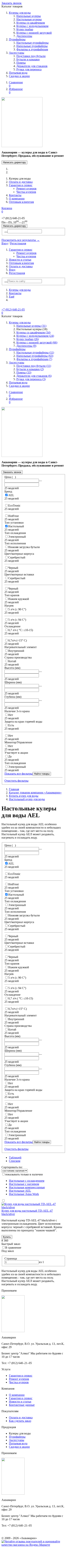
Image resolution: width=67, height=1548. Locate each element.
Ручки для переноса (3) (31, 379)
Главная (14, 789)
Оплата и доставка (21, 181)
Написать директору (14, 162)
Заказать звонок (11, 3)
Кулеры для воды (20, 12)
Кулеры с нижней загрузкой (34, 32)
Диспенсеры (24, 36)
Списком (14, 1160)
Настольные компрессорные (27, 1187)
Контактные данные (22, 1404)
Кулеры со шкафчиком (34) (33, 332)
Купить (7, 1237)
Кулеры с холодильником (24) (35, 335)
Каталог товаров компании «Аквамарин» (35, 792)
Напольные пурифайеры (32, 46)
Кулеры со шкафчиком (30, 22)
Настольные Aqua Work (24, 1194)
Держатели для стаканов (31, 66)
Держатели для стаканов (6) (34, 375)
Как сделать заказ (20, 1420)
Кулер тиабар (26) (27, 339)
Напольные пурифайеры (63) (34, 355)
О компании (17, 198)
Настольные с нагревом (24, 1184)
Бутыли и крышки (28, 59)
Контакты (15, 195)
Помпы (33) (23, 372)
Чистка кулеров (26, 191)
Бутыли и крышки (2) (30, 369)
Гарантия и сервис (20, 185)
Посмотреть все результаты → (20, 240)
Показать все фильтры (18, 773)
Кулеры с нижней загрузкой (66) (36, 342)
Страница (10, 1258)
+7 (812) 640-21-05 (13, 309)
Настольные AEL (20, 1190)
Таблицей (15, 1157)
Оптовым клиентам (21, 201)
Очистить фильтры (16, 780)
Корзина (6, 210)
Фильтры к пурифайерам (32, 49)
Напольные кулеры (28, 16)
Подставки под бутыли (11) (33, 365)
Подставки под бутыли (31, 56)
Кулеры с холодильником (32, 26)
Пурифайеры (17, 39)
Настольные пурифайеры (32, 42)
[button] (5, 282)
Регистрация (18, 243)
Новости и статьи (20, 259)
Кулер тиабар (24, 29)
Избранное (16, 90)
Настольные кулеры (29, 19)
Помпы (21, 62)
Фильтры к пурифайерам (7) (34, 359)
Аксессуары (16, 52)
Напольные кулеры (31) (31, 325)
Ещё (11, 296)
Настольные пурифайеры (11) (35, 352)
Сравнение (16, 84)
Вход (4, 243)
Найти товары (42, 773)
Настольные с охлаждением (26, 1180)
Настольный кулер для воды (27, 799)
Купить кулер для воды (23, 795)
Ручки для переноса (29, 69)
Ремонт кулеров (26, 188)
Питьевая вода (18, 72)
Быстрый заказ (10, 1243)
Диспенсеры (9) (26, 345)
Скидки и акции (19, 76)
